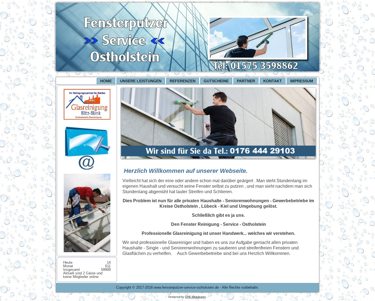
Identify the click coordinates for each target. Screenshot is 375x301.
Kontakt (272, 81)
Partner (246, 81)
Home (106, 81)
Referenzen (182, 81)
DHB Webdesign (195, 296)
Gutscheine (216, 81)
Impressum (301, 81)
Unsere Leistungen (140, 81)
